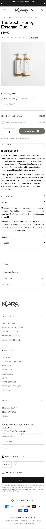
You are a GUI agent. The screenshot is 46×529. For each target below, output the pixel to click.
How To (4, 202)
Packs (10, 17)
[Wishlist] (36, 10)
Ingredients (6, 237)
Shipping (12, 138)
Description (6, 145)
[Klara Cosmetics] (21, 10)
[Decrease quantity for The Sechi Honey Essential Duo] (4, 132)
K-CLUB (6, 390)
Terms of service (18, 523)
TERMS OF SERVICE (11, 336)
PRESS (5, 416)
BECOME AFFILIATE (11, 386)
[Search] (32, 10)
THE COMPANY (9, 408)
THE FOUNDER (9, 412)
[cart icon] (41, 10)
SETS (4, 378)
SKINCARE (7, 370)
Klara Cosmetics (20, 517)
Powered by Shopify (11, 520)
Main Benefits (7, 196)
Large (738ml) (9, 104)
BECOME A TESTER (11, 340)
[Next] (44, 3)
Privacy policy (36, 520)
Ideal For (5, 243)
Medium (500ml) (27, 98)
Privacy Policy (8, 491)
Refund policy (25, 520)
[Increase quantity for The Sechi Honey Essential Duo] (15, 132)
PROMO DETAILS (10, 332)
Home (3, 17)
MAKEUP (6, 366)
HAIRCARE (7, 374)
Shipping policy (31, 523)
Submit (23, 480)
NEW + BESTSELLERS (12, 361)
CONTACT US (8, 323)
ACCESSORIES (9, 382)
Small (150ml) (9, 98)
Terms (16, 491)
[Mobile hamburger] (5, 10)
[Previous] (1, 3)
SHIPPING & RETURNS (12, 328)
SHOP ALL (7, 357)
